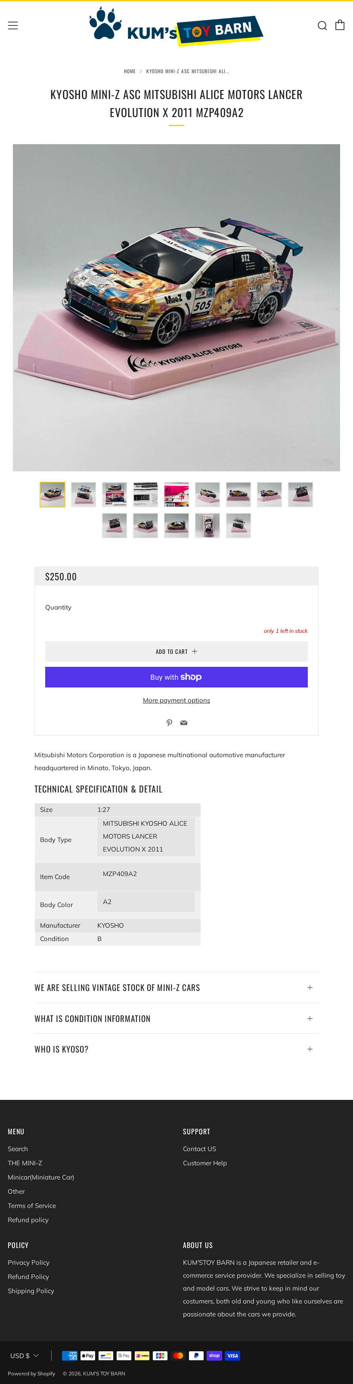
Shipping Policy (31, 1291)
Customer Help (205, 1163)
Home (130, 71)
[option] (176, 307)
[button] (52, 495)
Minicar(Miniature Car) (41, 1177)
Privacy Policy (29, 1262)
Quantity (58, 607)
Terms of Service (32, 1205)
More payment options (176, 700)
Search (18, 1149)
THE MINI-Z (25, 1163)
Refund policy (28, 1220)
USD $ (19, 1355)
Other (16, 1191)
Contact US (199, 1149)
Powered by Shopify (31, 1373)
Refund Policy (28, 1277)
